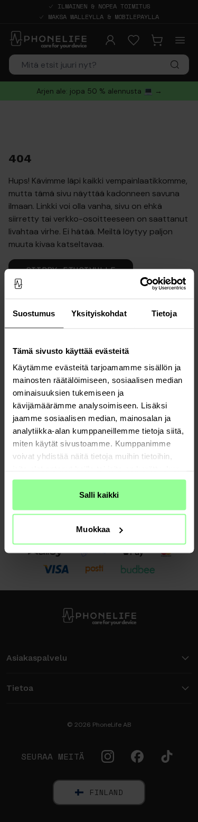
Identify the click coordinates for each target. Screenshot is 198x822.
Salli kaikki (99, 494)
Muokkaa (93, 529)
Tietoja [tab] (164, 312)
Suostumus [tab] (34, 312)
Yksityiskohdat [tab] (98, 312)
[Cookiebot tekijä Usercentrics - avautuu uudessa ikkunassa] (141, 284)
